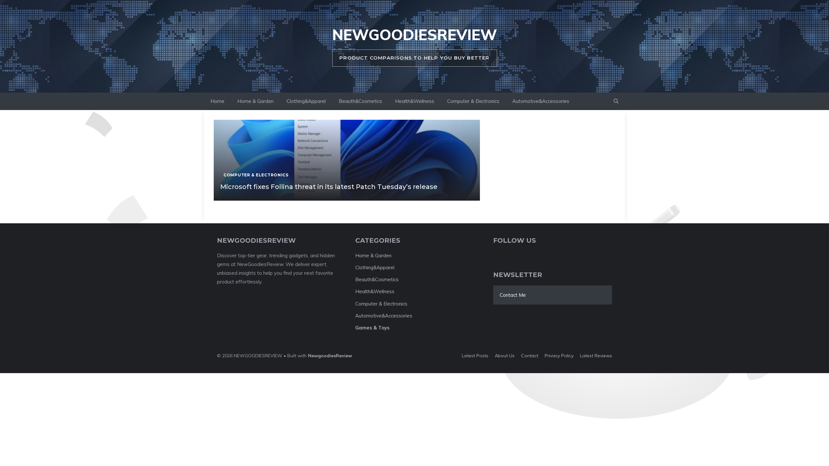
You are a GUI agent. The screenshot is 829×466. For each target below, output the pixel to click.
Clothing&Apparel (306, 101)
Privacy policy (559, 356)
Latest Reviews (596, 356)
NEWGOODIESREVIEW (414, 34)
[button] (616, 101)
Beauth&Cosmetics (360, 101)
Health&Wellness (414, 101)
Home (217, 101)
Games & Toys (372, 328)
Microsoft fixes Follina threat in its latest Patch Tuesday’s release (328, 187)
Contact (529, 356)
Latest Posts (475, 356)
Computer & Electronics (473, 101)
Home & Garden (255, 101)
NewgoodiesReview (330, 356)
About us (505, 356)
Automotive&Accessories (540, 101)
